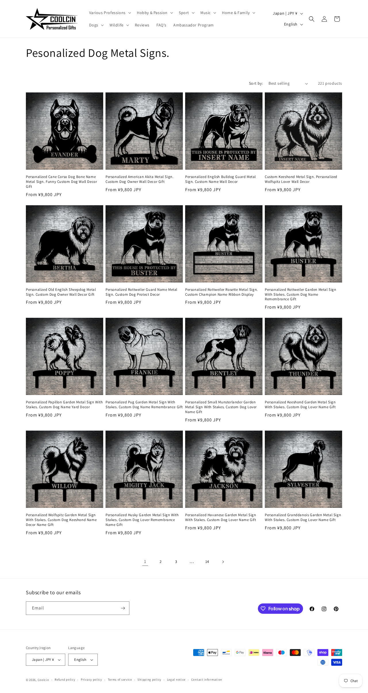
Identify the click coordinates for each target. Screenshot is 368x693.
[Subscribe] (122, 608)
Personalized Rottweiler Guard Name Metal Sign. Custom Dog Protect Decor (141, 292)
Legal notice (176, 679)
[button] (109, 13)
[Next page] (222, 561)
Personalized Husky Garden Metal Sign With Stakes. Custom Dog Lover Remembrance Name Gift (142, 520)
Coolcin (43, 680)
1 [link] (145, 561)
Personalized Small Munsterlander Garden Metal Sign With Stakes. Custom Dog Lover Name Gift (221, 407)
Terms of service (120, 679)
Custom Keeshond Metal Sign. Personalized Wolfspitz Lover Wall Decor (301, 179)
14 (207, 561)
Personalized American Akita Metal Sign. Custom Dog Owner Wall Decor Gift (139, 179)
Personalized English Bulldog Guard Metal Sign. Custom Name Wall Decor (220, 179)
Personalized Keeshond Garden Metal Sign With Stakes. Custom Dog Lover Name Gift (300, 404)
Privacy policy (91, 679)
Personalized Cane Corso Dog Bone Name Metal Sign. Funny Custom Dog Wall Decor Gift (61, 182)
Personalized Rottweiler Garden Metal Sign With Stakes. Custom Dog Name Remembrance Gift (300, 294)
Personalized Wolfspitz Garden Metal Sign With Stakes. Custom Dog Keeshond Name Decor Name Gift (61, 520)
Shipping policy (149, 679)
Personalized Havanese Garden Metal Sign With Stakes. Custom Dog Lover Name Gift (220, 517)
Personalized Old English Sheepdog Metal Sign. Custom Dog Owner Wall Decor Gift (61, 292)
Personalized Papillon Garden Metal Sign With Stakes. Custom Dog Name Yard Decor (64, 404)
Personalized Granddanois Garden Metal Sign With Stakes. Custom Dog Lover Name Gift (303, 517)
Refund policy (65, 679)
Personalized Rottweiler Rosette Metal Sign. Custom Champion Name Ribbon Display (221, 292)
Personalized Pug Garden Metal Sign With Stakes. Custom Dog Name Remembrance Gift (144, 404)
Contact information (206, 679)
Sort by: (256, 83)
